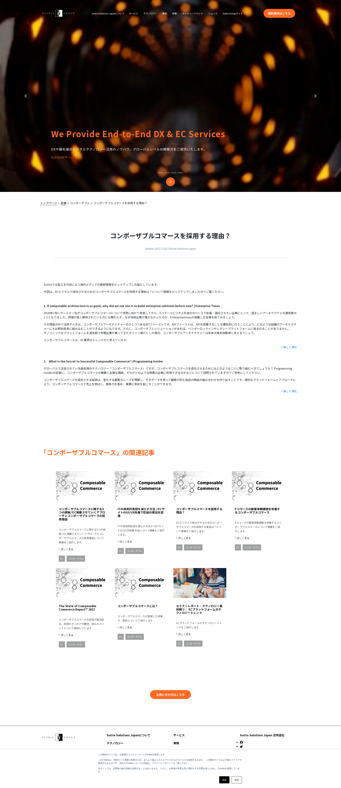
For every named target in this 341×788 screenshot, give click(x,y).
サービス (179, 735)
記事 (63, 203)
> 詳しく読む (289, 347)
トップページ (48, 203)
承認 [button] (224, 779)
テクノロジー (115, 743)
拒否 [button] (237, 779)
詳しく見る (67, 549)
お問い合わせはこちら (170, 694)
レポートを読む (278, 157)
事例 (176, 743)
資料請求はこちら (279, 13)
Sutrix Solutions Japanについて (128, 735)
